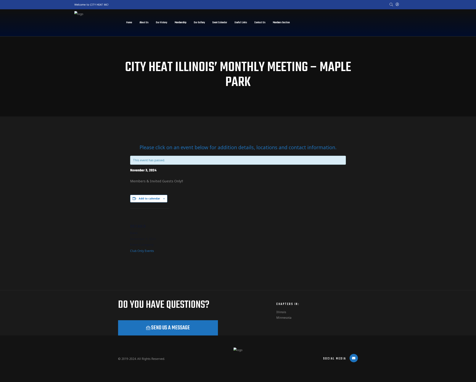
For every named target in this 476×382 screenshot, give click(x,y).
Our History (161, 22)
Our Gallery (199, 22)
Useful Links (240, 22)
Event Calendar (219, 22)
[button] (168, 327)
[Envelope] (354, 358)
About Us (143, 22)
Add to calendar (149, 198)
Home (129, 22)
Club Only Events (142, 251)
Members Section (281, 22)
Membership (180, 22)
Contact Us (259, 22)
